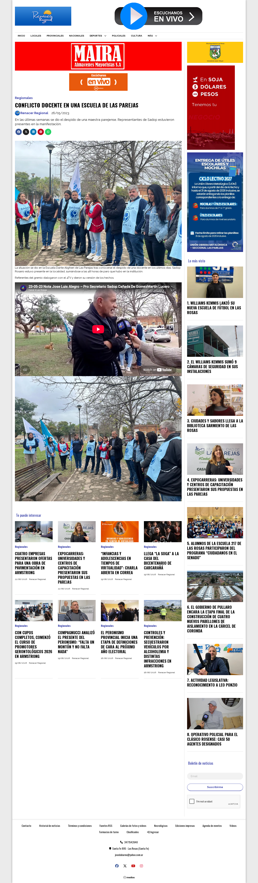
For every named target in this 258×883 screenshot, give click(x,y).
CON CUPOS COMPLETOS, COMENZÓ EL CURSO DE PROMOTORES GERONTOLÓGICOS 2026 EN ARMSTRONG (33, 644)
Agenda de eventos (212, 826)
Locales (36, 35)
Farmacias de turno (109, 832)
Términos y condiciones (80, 826)
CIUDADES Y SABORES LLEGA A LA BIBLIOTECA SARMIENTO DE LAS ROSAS (215, 425)
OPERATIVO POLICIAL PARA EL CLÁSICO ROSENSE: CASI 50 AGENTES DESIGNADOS (212, 739)
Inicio (21, 35)
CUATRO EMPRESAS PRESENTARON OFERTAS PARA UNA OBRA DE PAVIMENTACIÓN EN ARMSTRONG (33, 563)
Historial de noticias (49, 826)
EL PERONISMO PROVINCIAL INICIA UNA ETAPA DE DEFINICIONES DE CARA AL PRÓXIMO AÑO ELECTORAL (119, 642)
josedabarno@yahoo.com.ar (129, 855)
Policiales (118, 35)
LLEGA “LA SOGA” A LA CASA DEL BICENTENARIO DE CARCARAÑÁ (161, 560)
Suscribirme (215, 787)
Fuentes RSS (106, 826)
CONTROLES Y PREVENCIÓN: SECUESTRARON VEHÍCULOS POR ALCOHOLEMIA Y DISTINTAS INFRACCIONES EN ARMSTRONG (157, 649)
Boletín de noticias (200, 763)
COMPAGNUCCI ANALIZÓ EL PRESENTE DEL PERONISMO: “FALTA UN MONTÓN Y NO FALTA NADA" (76, 642)
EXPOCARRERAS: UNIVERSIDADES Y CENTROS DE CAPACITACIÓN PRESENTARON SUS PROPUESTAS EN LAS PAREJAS (74, 568)
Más (150, 35)
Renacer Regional (34, 113)
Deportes (96, 35)
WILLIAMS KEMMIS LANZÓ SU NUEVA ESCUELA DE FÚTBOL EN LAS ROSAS (214, 307)
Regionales (24, 98)
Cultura (136, 35)
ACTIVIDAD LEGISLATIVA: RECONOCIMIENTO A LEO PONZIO (212, 682)
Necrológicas (160, 826)
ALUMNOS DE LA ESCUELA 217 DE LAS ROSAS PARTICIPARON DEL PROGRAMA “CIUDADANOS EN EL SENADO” (214, 550)
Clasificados (133, 832)
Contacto (26, 826)
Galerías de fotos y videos (133, 826)
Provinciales (55, 35)
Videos (233, 826)
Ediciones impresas (185, 826)
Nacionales (76, 35)
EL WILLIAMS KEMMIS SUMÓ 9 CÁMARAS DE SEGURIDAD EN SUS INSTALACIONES (212, 366)
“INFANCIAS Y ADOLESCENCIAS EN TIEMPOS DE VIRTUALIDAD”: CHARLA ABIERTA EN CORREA (119, 563)
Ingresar (154, 832)
